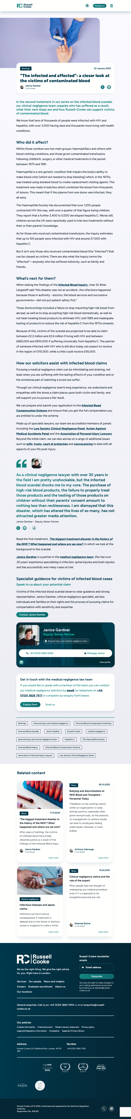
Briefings (22, 723)
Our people (35, 981)
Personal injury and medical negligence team (67, 641)
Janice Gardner (26, 557)
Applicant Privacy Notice (73, 1031)
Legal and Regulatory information (32, 1031)
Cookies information (26, 1027)
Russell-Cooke (73, 731)
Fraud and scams (45, 1027)
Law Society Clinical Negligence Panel (59, 428)
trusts (38, 444)
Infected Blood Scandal (28, 731)
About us (60, 986)
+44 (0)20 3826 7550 (62, 1004)
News (24, 813)
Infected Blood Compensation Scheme (63, 747)
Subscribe (96, 976)
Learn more (53, 858)
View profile (105, 662)
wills (29, 444)
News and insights (54, 981)
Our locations (24, 991)
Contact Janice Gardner (32, 614)
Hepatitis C (70, 739)
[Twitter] (103, 1108)
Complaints (54, 1031)
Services (21, 981)
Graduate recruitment (40, 986)
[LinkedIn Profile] (21, 662)
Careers (21, 986)
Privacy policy (88, 1027)
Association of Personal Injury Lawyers (86, 433)
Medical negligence (30, 899)
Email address (93, 967)
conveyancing (83, 444)
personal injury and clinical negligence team (37, 739)
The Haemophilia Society (93, 739)
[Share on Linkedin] (109, 87)
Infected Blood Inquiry (73, 285)
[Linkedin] (111, 1108)
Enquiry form (30, 704)
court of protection (55, 444)
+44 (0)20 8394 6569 (41, 653)
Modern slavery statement (67, 1027)
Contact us (100, 6)
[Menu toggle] (111, 5)
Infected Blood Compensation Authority (94, 723)
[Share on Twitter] (102, 87)
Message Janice (95, 653)
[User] (34, 528)
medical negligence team (76, 557)
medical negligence (96, 731)
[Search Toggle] (87, 6)
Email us (50, 704)
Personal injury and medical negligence (51, 723)
